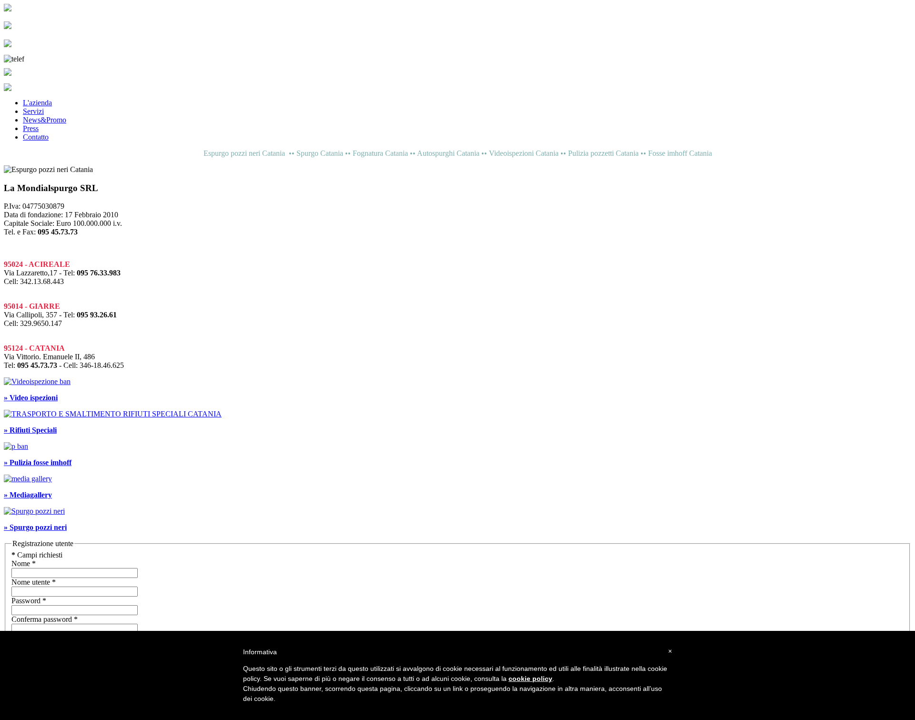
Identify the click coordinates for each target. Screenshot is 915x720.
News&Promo (44, 120)
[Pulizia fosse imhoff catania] (16, 446)
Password (28, 601)
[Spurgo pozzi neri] (34, 511)
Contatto (36, 137)
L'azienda (37, 103)
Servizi (33, 111)
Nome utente (33, 582)
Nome (23, 563)
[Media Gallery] (28, 479)
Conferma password (44, 619)
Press (31, 128)
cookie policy (530, 678)
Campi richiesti (36, 555)
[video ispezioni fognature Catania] (37, 381)
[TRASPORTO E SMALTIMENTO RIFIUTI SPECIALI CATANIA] (113, 414)
